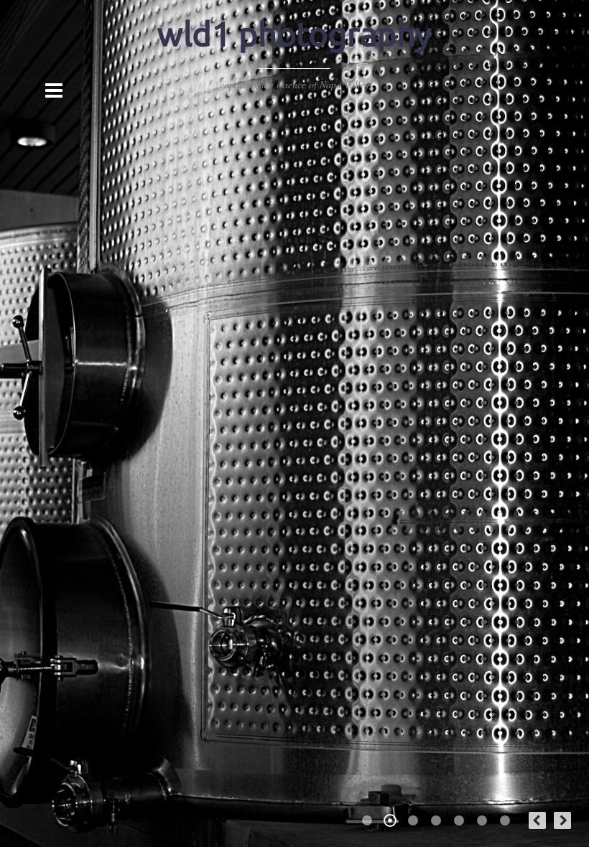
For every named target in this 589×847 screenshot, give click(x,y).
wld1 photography (294, 33)
